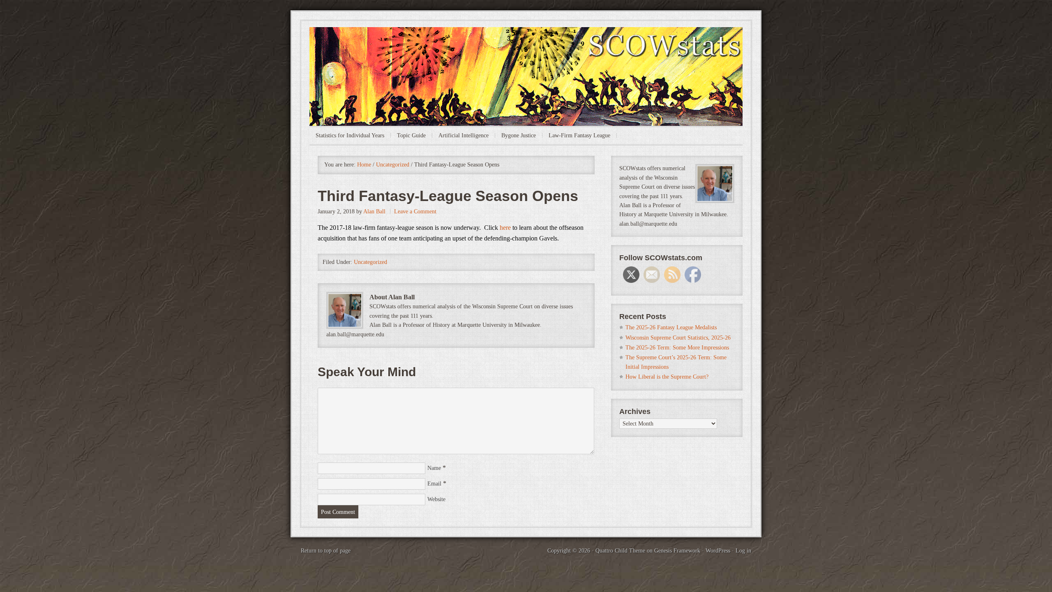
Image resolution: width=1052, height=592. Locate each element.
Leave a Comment (415, 211)
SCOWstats (526, 51)
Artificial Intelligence (463, 135)
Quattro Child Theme (620, 551)
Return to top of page (326, 551)
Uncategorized (370, 262)
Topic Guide (411, 135)
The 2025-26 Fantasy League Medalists (671, 327)
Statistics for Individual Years (350, 135)
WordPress (718, 551)
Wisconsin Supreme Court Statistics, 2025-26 (678, 338)
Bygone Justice (518, 135)
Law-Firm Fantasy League (579, 135)
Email (434, 484)
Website (436, 499)
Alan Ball (374, 211)
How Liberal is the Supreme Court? (666, 377)
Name (434, 468)
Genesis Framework (677, 551)
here (505, 227)
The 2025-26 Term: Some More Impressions (677, 348)
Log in (743, 551)
